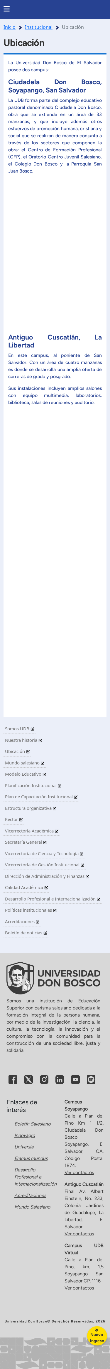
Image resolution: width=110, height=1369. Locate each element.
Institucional (39, 27)
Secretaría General (24, 842)
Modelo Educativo (24, 774)
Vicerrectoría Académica (30, 831)
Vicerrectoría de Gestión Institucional (43, 865)
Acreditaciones (20, 921)
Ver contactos (79, 1172)
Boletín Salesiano (32, 1124)
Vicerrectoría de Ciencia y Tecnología (42, 853)
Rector (12, 819)
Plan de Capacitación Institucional (39, 796)
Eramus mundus (31, 1158)
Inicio (10, 27)
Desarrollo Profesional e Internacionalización (51, 899)
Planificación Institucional (31, 785)
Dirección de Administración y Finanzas (45, 876)
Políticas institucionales (29, 910)
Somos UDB (18, 728)
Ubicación (15, 751)
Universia (23, 1147)
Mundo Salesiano (32, 1207)
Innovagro (24, 1135)
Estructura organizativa (29, 808)
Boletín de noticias (24, 933)
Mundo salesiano (23, 763)
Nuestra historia (21, 740)
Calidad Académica (24, 887)
